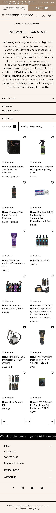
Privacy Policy (34, 509)
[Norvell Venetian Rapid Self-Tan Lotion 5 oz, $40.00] (14, 240)
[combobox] (42, 126)
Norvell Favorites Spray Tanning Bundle (13, 307)
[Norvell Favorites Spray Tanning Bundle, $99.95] (14, 286)
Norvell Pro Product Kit (12, 403)
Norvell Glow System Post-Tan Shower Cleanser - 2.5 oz (41, 360)
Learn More (48, 3)
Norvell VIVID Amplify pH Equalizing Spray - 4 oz (41, 169)
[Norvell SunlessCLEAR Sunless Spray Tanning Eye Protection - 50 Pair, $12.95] (42, 192)
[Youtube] (32, 488)
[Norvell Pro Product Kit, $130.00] (14, 382)
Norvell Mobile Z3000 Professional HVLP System (13, 360)
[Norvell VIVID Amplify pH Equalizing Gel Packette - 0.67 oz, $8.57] (42, 382)
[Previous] (4, 421)
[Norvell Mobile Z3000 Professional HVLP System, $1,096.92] (14, 337)
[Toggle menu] (3, 15)
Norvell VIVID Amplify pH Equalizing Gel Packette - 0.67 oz (41, 405)
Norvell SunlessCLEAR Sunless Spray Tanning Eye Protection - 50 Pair (42, 216)
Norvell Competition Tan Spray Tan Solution (12, 169)
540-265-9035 (11, 457)
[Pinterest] (42, 488)
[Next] (52, 421)
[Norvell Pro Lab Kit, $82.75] (42, 240)
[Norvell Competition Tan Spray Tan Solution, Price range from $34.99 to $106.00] (14, 147)
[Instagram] (22, 488)
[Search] (37, 15)
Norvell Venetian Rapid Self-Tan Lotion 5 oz (13, 263)
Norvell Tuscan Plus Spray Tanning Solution (12, 215)
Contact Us (10, 451)
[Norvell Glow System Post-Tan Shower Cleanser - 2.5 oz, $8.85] (42, 337)
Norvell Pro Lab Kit (40, 260)
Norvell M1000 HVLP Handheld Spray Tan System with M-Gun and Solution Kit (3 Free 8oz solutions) (41, 311)
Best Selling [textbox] (36, 126)
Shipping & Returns (14, 463)
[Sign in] (43, 15)
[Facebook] (13, 488)
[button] (28, 118)
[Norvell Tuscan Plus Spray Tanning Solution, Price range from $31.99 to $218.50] (14, 192)
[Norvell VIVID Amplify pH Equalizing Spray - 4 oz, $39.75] (42, 147)
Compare (8, 126)
